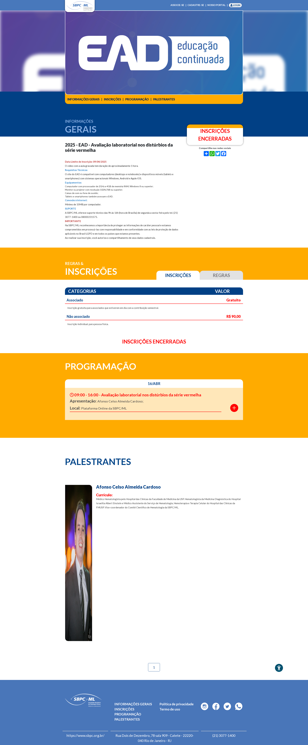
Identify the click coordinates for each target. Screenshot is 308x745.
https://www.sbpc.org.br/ (85, 735)
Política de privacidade (176, 704)
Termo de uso (169, 709)
